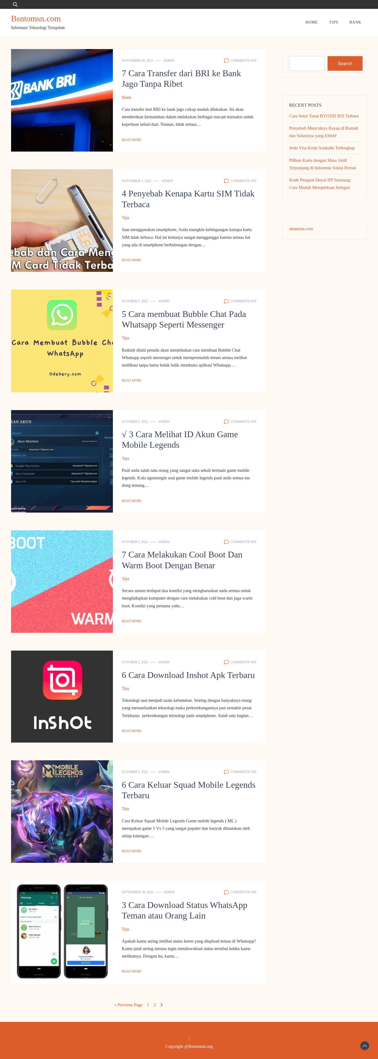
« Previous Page (128, 1004)
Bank (355, 22)
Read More (131, 140)
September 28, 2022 (137, 892)
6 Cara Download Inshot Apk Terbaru (188, 675)
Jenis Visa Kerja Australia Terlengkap (322, 147)
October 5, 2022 (135, 301)
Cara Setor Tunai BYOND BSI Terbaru (324, 116)
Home (311, 22)
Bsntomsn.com (36, 18)
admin (169, 61)
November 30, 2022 (137, 61)
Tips (333, 22)
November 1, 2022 (136, 181)
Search (345, 63)
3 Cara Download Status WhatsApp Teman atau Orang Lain (184, 910)
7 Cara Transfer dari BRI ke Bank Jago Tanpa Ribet (181, 78)
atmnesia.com (301, 228)
